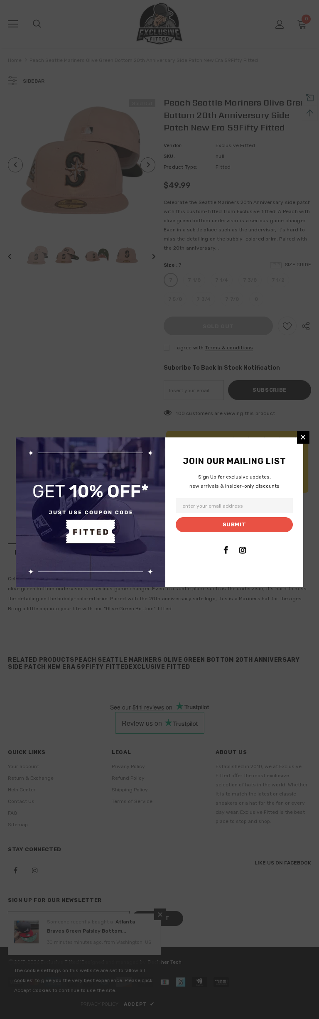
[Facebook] (225, 550)
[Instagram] (242, 550)
